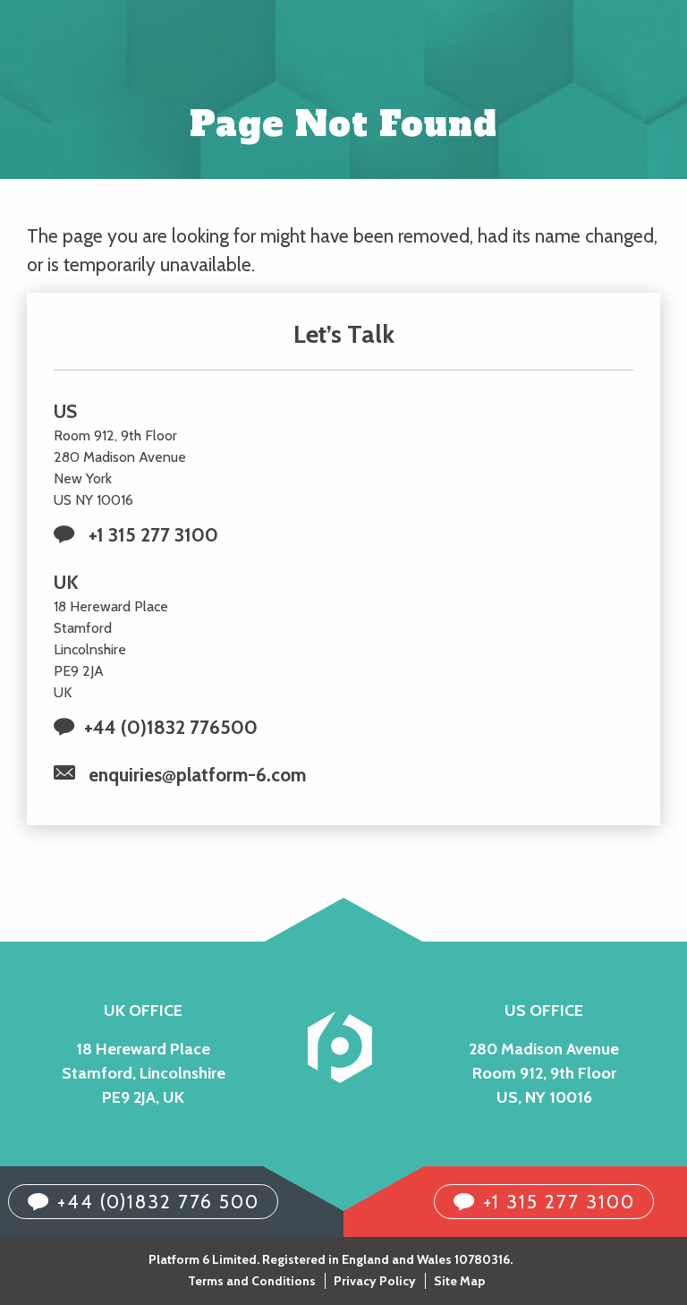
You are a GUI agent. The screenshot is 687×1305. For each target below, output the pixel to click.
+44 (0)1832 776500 (171, 727)
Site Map (459, 1281)
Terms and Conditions (252, 1281)
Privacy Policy (375, 1281)
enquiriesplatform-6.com (197, 774)
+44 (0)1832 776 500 (158, 1201)
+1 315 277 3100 (153, 534)
